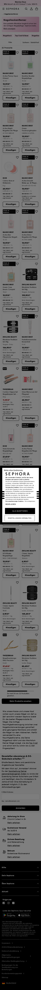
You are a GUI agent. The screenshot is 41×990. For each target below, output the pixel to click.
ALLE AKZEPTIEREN (20, 511)
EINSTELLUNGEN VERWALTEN (19, 518)
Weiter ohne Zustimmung (13, 470)
